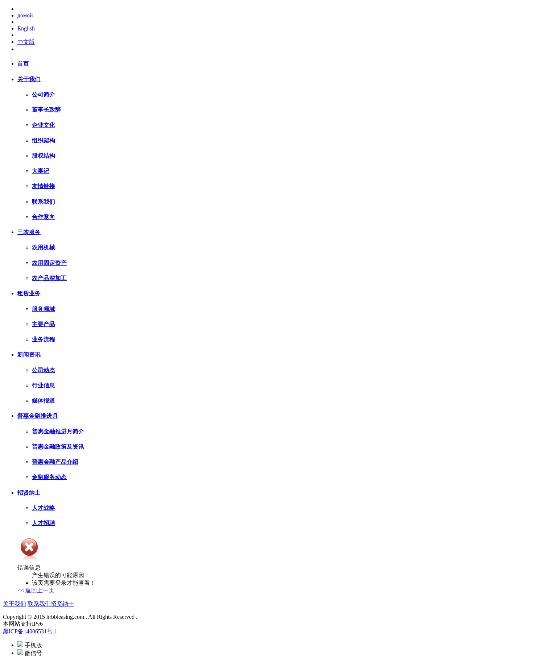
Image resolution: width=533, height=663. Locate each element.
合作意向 (43, 217)
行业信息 (43, 385)
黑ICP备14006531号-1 (30, 631)
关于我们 (29, 79)
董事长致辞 (46, 110)
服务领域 (43, 309)
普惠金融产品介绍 (55, 462)
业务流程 (43, 339)
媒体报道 (43, 400)
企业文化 (43, 125)
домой (25, 15)
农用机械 (43, 247)
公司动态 (43, 370)
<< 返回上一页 (35, 590)
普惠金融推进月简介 (58, 431)
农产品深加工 (49, 278)
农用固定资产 (49, 263)
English (26, 28)
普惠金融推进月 (37, 416)
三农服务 (29, 232)
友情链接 (43, 186)
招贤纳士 (29, 492)
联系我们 (43, 202)
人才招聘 (43, 523)
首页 (23, 64)
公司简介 (43, 94)
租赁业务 (29, 293)
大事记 (40, 171)
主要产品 (43, 324)
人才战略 (43, 508)
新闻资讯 (29, 354)
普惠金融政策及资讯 (58, 446)
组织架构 (43, 140)
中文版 (26, 42)
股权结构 (43, 156)
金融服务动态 (49, 477)
